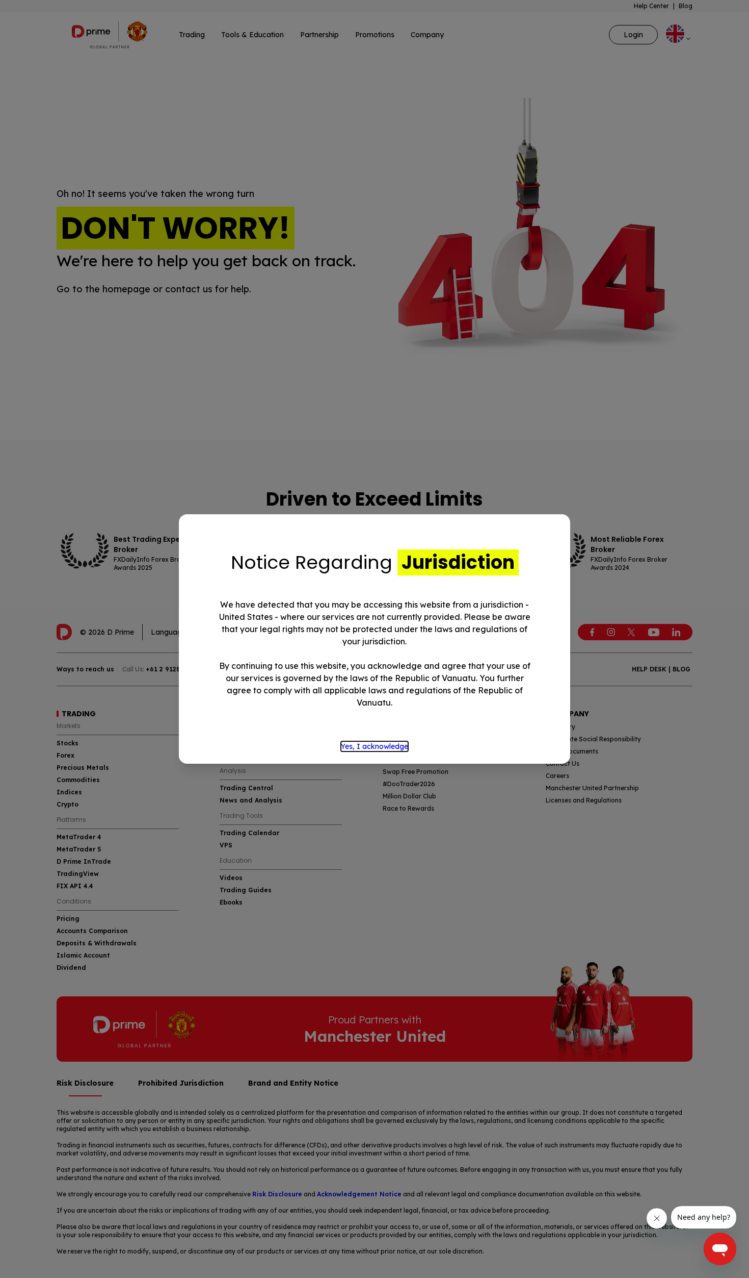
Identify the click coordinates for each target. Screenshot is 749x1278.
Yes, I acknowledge (374, 746)
